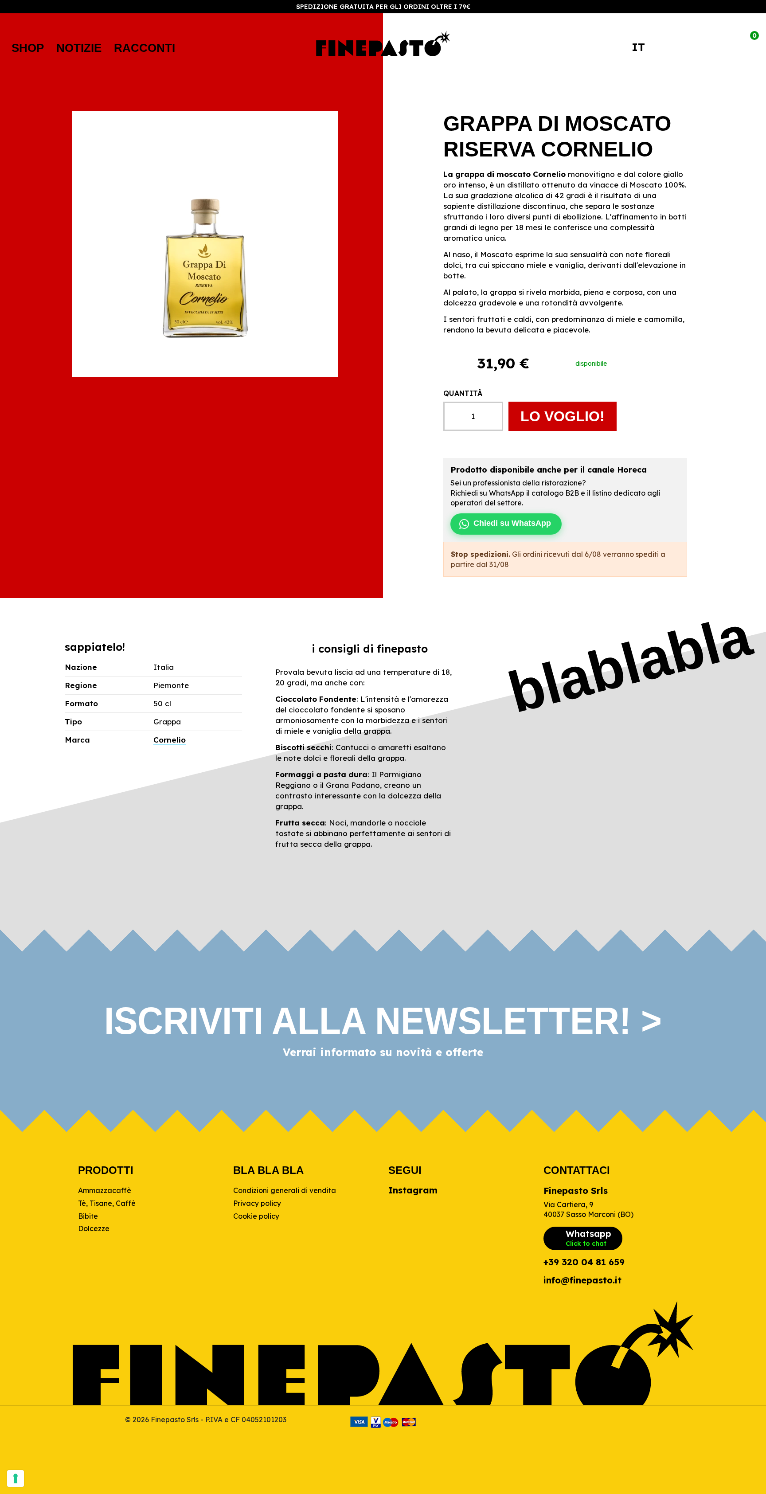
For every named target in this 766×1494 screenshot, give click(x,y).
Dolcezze (93, 1228)
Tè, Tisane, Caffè (107, 1203)
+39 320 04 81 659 (584, 1262)
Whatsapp (588, 1238)
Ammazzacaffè (104, 1190)
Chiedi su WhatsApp (512, 523)
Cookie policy (256, 1216)
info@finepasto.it (582, 1280)
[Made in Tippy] (560, 1422)
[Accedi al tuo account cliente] (712, 48)
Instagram (413, 1190)
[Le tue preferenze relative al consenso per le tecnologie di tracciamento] (15, 1478)
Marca (77, 739)
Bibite (88, 1216)
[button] (27, 48)
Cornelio (169, 739)
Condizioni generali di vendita (284, 1190)
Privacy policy (257, 1203)
